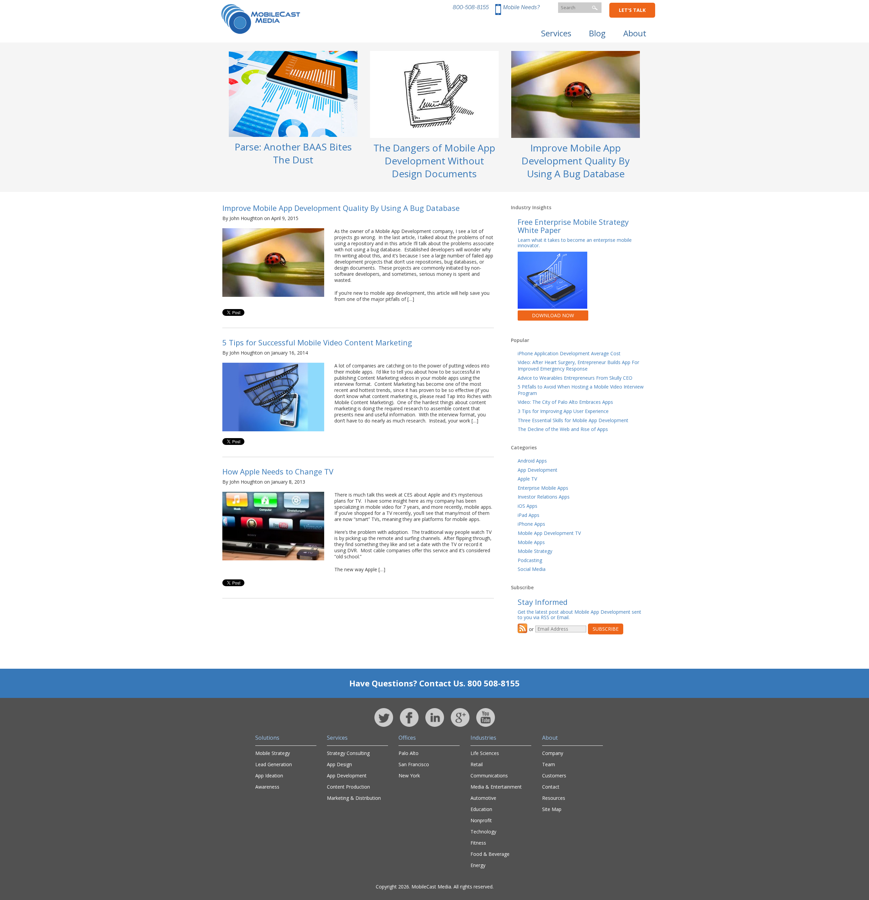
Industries (483, 737)
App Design (339, 764)
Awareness (267, 787)
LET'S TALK (632, 10)
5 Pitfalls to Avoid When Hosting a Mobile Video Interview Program (581, 389)
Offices (407, 737)
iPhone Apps (531, 524)
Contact (550, 787)
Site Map (551, 809)
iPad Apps (528, 515)
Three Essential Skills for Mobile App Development (573, 420)
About (634, 33)
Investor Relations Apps (544, 496)
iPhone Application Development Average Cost (569, 353)
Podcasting (530, 560)
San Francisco (414, 764)
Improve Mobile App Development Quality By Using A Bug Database (575, 160)
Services (556, 33)
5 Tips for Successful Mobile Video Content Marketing (317, 342)
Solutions (267, 737)
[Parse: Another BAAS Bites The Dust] (293, 138)
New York (409, 775)
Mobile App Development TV (549, 533)
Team (548, 764)
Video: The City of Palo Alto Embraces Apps (565, 402)
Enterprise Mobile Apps (543, 488)
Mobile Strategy (535, 551)
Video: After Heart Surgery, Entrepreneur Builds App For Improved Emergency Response (578, 365)
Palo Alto (409, 753)
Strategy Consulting (348, 753)
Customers (554, 775)
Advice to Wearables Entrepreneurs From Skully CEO (575, 378)
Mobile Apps (531, 542)
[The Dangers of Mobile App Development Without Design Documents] (434, 139)
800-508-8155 (471, 7)
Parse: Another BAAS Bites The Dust (293, 153)
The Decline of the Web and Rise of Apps (563, 429)
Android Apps (532, 460)
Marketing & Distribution (354, 798)
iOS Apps (527, 506)
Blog (597, 33)
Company (552, 753)
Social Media (532, 569)
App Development (537, 470)
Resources (553, 798)
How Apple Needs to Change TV (277, 471)
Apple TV (527, 478)
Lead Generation (273, 764)
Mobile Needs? (521, 7)
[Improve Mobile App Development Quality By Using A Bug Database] (575, 139)
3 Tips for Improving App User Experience (563, 411)
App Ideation (269, 775)
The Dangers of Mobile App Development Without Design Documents (434, 160)
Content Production (348, 787)
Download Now (553, 315)
